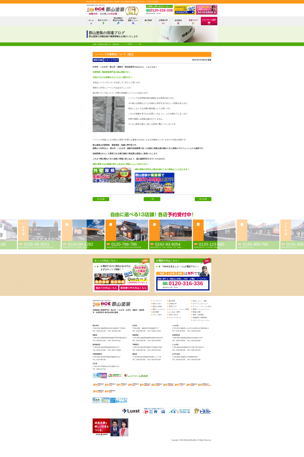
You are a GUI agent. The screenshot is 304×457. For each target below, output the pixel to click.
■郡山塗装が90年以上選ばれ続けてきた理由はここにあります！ (162, 169)
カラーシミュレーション (201, 320)
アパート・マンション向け (202, 306)
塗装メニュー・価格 (200, 301)
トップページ (157, 301)
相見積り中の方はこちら (133, 288)
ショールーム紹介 (209, 20)
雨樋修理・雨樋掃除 (200, 317)
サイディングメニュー (200, 304)
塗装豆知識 (98, 60)
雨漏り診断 (197, 312)
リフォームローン (175, 317)
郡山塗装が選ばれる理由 (118, 19)
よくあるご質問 (174, 312)
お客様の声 (163, 20)
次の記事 (101, 199)
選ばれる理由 (157, 306)
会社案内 (178, 20)
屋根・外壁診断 (198, 315)
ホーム (91, 20)
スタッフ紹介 (157, 315)
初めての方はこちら (106, 288)
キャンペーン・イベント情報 (179, 309)
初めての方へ (103, 20)
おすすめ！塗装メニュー (133, 19)
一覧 (152, 199)
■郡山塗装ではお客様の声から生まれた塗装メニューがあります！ (121, 164)
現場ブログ (193, 20)
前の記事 (203, 199)
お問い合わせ (173, 315)
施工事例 (148, 20)
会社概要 (156, 312)
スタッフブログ (111, 60)
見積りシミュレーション (201, 309)
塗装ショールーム (159, 309)
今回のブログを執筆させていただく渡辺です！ (113, 77)
